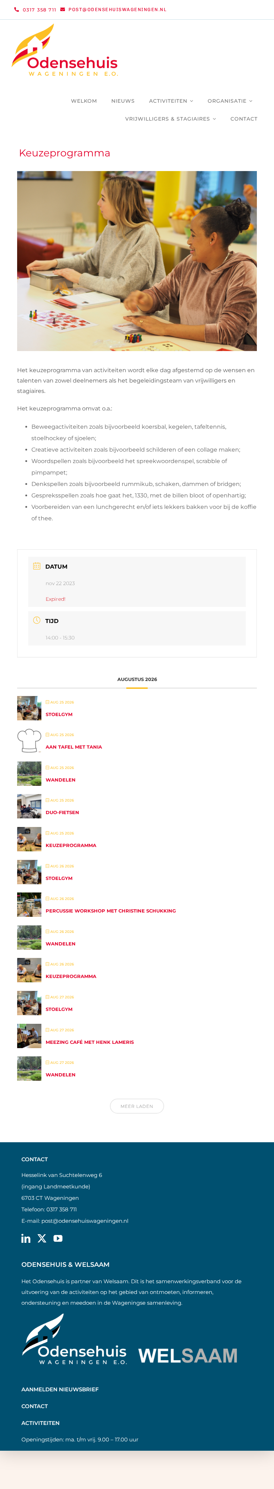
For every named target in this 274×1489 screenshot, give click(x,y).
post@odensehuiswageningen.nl (84, 1220)
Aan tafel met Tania (74, 747)
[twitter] (41, 1238)
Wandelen (61, 780)
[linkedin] (25, 1238)
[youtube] (58, 1238)
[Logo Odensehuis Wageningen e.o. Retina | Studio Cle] (64, 26)
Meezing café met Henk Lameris (90, 1042)
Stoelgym (59, 714)
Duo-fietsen (62, 812)
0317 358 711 (61, 1209)
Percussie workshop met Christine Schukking (111, 911)
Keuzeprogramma (71, 845)
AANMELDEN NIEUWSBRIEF (60, 1389)
